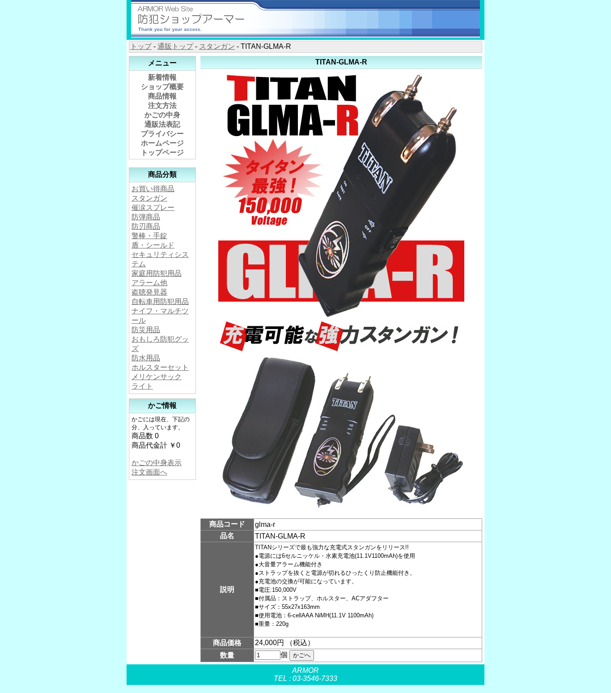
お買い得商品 (153, 188)
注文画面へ (149, 472)
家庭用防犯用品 (157, 273)
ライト (142, 386)
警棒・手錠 (149, 236)
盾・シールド (153, 245)
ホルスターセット (160, 367)
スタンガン (217, 46)
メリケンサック (157, 377)
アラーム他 (149, 283)
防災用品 (146, 330)
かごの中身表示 (157, 462)
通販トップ (175, 46)
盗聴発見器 (149, 292)
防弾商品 (146, 217)
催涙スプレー (153, 207)
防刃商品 (146, 226)
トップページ (162, 152)
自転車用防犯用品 (160, 301)
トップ (141, 46)
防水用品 (146, 358)
